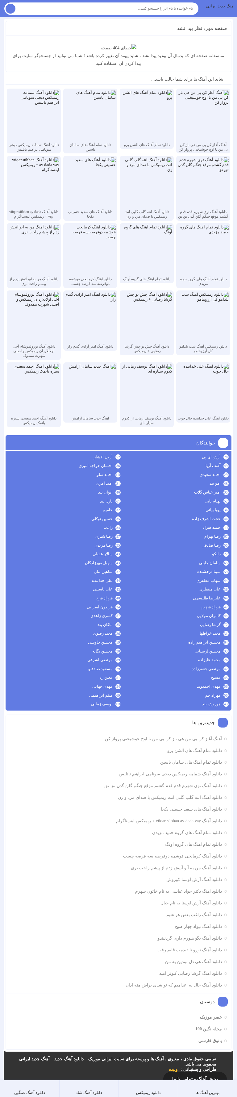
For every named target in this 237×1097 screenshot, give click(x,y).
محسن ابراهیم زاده (204, 642)
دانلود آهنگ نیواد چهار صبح (198, 926)
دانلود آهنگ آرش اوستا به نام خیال (191, 903)
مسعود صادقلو (100, 668)
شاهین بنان (103, 571)
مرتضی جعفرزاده (206, 668)
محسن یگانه (102, 651)
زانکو (216, 554)
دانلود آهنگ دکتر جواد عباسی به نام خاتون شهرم (178, 891)
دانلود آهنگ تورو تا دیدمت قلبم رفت (189, 950)
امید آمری (104, 483)
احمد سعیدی (210, 474)
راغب (108, 527)
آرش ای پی (211, 457)
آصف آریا (213, 465)
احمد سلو (105, 474)
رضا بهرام (212, 536)
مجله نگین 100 (208, 1029)
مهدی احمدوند (209, 686)
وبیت (173, 1069)
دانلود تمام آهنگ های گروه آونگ (193, 844)
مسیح (216, 677)
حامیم (108, 509)
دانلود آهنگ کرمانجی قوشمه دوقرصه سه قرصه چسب (172, 856)
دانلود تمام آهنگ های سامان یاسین (191, 762)
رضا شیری (104, 536)
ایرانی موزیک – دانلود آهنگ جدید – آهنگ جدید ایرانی (219, 6)
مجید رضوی (103, 633)
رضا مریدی (103, 545)
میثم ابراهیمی (101, 695)
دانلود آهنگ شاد (89, 1092)
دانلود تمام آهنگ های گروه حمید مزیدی (187, 832)
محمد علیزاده (209, 659)
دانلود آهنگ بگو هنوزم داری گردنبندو (190, 938)
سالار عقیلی (103, 554)
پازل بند (106, 501)
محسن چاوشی (100, 642)
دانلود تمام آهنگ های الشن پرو (194, 750)
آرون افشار (103, 457)
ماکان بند (105, 624)
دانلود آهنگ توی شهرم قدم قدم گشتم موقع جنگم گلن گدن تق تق (163, 785)
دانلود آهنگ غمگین (29, 1092)
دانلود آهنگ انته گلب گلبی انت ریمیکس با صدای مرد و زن (170, 797)
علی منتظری (210, 589)
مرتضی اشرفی (100, 659)
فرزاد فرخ (104, 598)
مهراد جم (213, 695)
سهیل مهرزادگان (99, 563)
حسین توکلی (102, 518)
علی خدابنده (102, 580)
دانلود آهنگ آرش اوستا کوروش (194, 879)
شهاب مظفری (209, 580)
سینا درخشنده (209, 571)
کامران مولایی (209, 615)
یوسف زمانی (102, 704)
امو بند (215, 483)
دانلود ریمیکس (148, 1092)
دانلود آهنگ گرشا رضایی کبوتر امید (190, 973)
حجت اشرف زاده (206, 518)
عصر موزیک (211, 1017)
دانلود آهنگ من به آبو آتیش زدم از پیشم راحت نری (176, 868)
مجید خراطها (210, 633)
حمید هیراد (212, 527)
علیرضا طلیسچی (207, 598)
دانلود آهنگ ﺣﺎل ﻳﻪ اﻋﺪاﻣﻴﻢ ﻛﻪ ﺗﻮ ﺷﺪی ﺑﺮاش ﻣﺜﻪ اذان (174, 985)
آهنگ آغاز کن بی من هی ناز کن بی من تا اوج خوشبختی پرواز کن (163, 738)
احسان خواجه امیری (96, 465)
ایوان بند (105, 492)
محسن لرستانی (207, 651)
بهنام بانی (213, 501)
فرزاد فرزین (211, 607)
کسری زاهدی (101, 615)
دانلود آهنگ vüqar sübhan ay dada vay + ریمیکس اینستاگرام (169, 821)
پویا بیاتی (213, 509)
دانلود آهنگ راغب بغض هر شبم (194, 914)
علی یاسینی (103, 589)
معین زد (106, 677)
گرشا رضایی (210, 624)
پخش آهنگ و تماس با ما (195, 1079)
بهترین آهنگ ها (207, 1092)
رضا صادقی (211, 545)
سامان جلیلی (210, 563)
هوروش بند (211, 704)
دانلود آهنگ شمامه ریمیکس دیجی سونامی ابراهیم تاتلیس (170, 774)
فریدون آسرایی (100, 607)
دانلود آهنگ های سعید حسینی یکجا (191, 809)
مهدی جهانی (102, 686)
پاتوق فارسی (210, 1040)
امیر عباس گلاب (207, 492)
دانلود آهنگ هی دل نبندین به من (193, 961)
